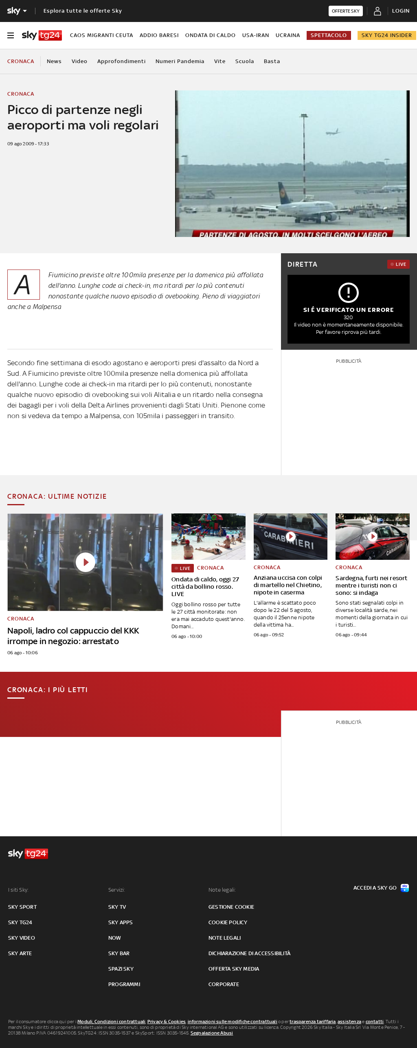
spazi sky (121, 969)
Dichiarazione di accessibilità (249, 953)
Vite (220, 61)
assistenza (349, 1021)
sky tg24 (20, 922)
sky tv (117, 907)
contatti (375, 1021)
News (54, 61)
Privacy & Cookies (166, 1021)
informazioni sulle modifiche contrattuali (232, 1021)
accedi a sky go (375, 888)
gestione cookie (231, 907)
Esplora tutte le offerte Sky (83, 11)
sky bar (118, 953)
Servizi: (116, 890)
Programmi (124, 984)
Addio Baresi (159, 35)
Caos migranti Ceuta (101, 35)
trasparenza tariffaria (313, 1021)
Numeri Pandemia (180, 61)
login (401, 11)
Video (80, 61)
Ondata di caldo (210, 35)
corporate (223, 984)
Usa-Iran (255, 35)
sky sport (22, 907)
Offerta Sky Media (233, 969)
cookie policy (228, 922)
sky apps (120, 922)
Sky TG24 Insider (387, 35)
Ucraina (288, 35)
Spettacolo (329, 35)
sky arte (20, 953)
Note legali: (222, 890)
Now (114, 938)
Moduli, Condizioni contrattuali (111, 1021)
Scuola (244, 61)
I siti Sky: (18, 890)
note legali (224, 938)
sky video (21, 938)
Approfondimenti (121, 61)
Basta (272, 61)
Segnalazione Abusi (212, 1033)
